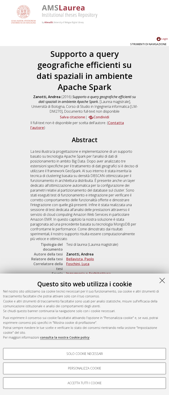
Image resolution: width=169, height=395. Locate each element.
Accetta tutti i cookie (85, 383)
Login (164, 38)
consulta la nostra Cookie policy (65, 337)
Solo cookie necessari (84, 354)
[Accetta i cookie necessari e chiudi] (162, 280)
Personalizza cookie (84, 368)
